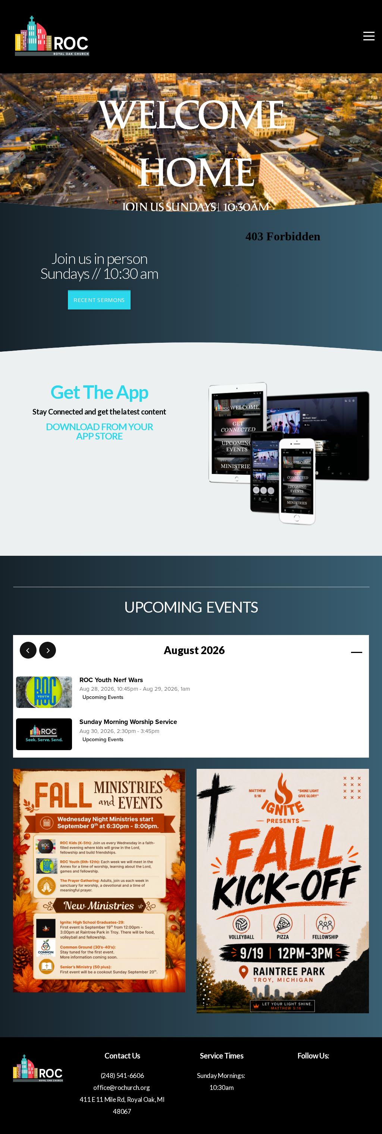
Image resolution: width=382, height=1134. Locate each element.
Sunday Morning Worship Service (128, 722)
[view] (335, 650)
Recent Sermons (99, 299)
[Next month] (47, 650)
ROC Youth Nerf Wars (111, 680)
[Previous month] (28, 650)
